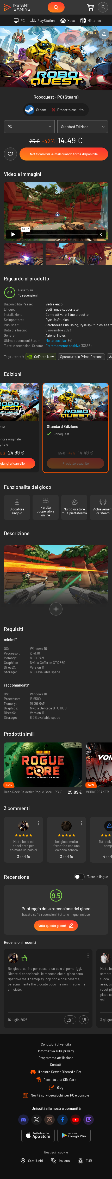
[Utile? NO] (84, 1019)
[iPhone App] (38, 1135)
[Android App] (74, 1135)
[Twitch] (88, 1119)
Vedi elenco (54, 304)
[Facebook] (62, 1119)
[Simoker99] (105, 958)
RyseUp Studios (57, 320)
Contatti (56, 1064)
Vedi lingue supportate (62, 309)
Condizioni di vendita (56, 1044)
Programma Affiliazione (56, 1058)
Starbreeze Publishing (62, 325)
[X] (36, 1119)
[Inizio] (17, 7)
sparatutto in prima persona (81, 357)
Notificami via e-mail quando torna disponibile (64, 154)
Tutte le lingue (97, 877)
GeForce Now (44, 357)
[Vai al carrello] (90, 7)
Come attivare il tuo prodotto (67, 314)
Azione (50, 335)
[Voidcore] (23, 826)
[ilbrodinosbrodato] (66, 826)
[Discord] (23, 1119)
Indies (61, 335)
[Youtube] (75, 1119)
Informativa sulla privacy (56, 1051)
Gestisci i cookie (56, 1152)
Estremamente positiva (63, 346)
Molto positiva (56, 340)
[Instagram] (49, 1119)
